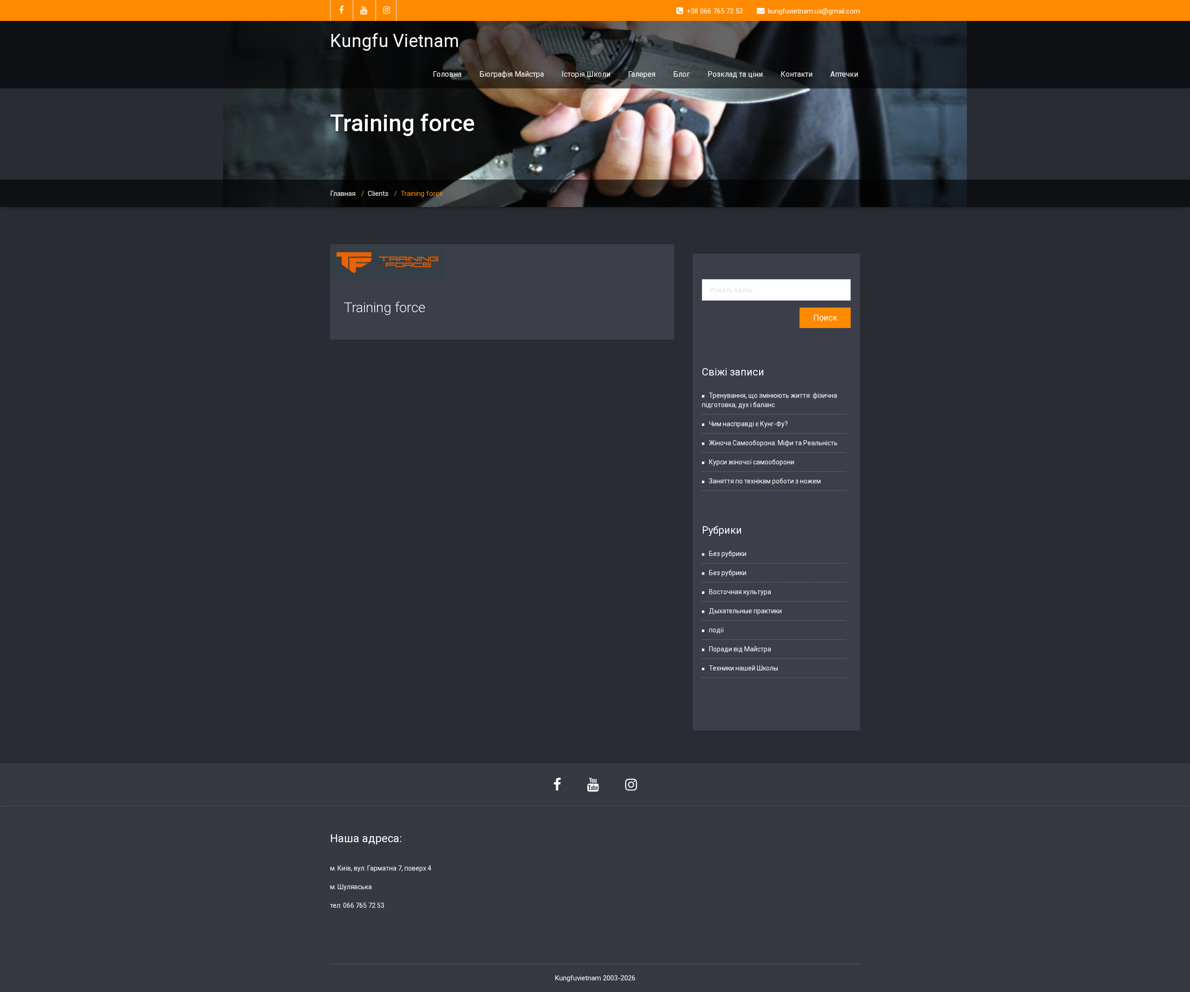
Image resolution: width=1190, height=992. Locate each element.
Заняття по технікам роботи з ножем (765, 481)
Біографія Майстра (511, 74)
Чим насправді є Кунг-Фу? (748, 424)
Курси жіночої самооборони (751, 462)
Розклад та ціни (735, 74)
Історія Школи (586, 74)
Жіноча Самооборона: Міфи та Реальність (773, 443)
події (716, 630)
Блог (681, 74)
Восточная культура (740, 592)
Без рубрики (728, 553)
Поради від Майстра (740, 649)
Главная (343, 193)
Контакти (796, 74)
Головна (447, 74)
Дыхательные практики (745, 611)
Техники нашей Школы (743, 668)
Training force (384, 307)
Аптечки (844, 74)
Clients (378, 193)
